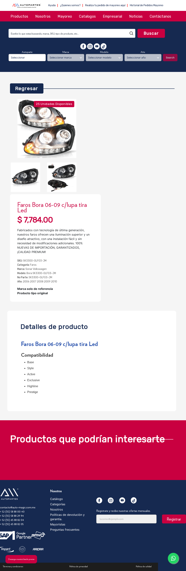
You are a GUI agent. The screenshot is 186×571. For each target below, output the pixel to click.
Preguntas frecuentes (64, 529)
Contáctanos (160, 16)
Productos (19, 16)
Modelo (104, 51)
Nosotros (42, 16)
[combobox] (72, 33)
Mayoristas (57, 524)
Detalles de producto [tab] (54, 326)
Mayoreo (65, 16)
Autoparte (27, 51)
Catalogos (87, 16)
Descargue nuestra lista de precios (21, 559)
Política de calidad (143, 566)
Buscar (151, 33)
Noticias (136, 16)
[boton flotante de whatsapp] (173, 558)
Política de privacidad (78, 566)
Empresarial (112, 16)
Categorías (57, 504)
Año (143, 51)
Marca (65, 51)
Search (170, 57)
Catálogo (56, 499)
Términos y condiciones (13, 566)
